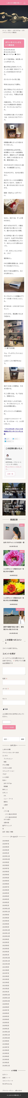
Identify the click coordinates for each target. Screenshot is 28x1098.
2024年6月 (5, 890)
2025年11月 (6, 856)
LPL (5, 796)
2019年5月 (5, 1053)
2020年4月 (5, 1019)
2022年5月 (5, 942)
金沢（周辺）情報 (7, 832)
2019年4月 (5, 1056)
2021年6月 (5, 976)
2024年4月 (5, 896)
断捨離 (6, 786)
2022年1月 (5, 955)
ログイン (5, 1074)
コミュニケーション (8, 771)
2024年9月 (5, 881)
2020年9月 (5, 1004)
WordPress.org (7, 1084)
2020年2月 (5, 1025)
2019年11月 (6, 1035)
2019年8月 (5, 1044)
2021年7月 (5, 973)
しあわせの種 (6, 749)
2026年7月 (5, 844)
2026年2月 (5, 850)
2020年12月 (6, 995)
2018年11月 (6, 1065)
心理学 (6, 805)
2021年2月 (5, 988)
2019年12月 (6, 1032)
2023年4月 (5, 924)
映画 (5, 762)
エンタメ (5, 756)
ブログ (4, 774)
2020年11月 (6, 998)
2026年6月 (5, 847)
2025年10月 (6, 859)
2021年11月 (6, 961)
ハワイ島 (6, 811)
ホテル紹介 (7, 819)
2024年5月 (5, 893)
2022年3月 (5, 948)
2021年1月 (5, 992)
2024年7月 (5, 887)
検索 (22, 739)
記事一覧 (10, 474)
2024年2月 (5, 902)
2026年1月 (5, 853)
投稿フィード (6, 1078)
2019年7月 (5, 1047)
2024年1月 (5, 905)
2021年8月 (5, 970)
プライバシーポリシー (8, 1090)
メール (5, 689)
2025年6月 (5, 871)
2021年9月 (5, 967)
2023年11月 (6, 911)
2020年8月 (5, 1007)
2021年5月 (5, 979)
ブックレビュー (8, 759)
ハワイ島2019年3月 (11, 814)
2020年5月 (5, 1016)
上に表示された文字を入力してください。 (13, 715)
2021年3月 (5, 985)
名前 (4, 678)
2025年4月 (5, 874)
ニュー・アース (8, 799)
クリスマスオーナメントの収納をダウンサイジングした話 (13, 431)
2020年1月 (5, 1029)
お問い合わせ (18, 1090)
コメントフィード (7, 1081)
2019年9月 (5, 1041)
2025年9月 (5, 862)
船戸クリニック (7, 825)
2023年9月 (5, 915)
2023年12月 (6, 908)
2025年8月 (5, 865)
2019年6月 (5, 1050)
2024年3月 (5, 899)
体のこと (5, 789)
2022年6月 (5, 939)
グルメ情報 (5, 765)
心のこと (5, 792)
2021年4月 (5, 982)
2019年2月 (5, 1062)
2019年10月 (6, 1038)
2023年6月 (5, 918)
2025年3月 (5, 878)
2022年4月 (5, 945)
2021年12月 (6, 958)
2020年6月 (5, 1013)
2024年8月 (5, 884)
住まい (19, 54)
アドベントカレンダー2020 (10, 752)
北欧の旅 (6, 822)
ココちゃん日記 (7, 768)
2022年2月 (5, 952)
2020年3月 (5, 1022)
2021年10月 (6, 964)
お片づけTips (10, 54)
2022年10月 (6, 936)
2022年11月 (6, 933)
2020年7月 (5, 1010)
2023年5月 (5, 921)
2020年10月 (6, 1001)
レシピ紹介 (5, 777)
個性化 (6, 802)
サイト (4, 699)
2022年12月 (6, 930)
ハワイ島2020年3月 (11, 817)
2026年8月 (5, 841)
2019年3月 (5, 1059)
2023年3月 (5, 927)
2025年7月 (5, 868)
